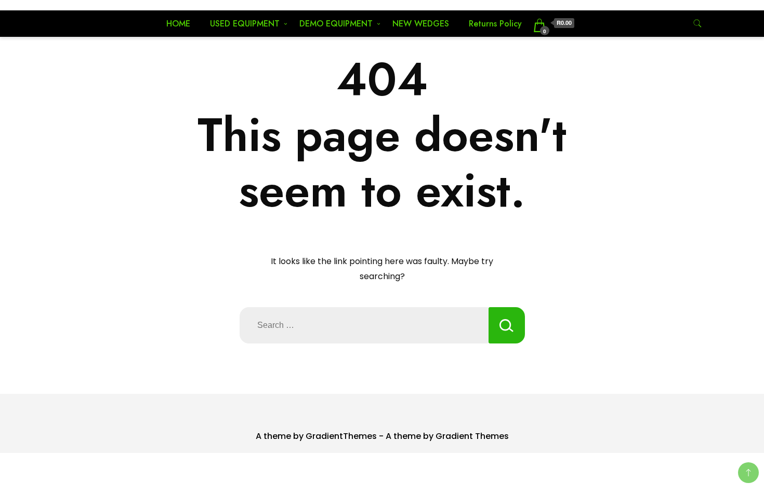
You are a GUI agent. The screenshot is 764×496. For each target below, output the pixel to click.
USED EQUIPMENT (245, 24)
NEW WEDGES (420, 24)
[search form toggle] (697, 23)
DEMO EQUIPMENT (336, 24)
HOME (178, 24)
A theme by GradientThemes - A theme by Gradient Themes (382, 436)
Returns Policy (495, 24)
